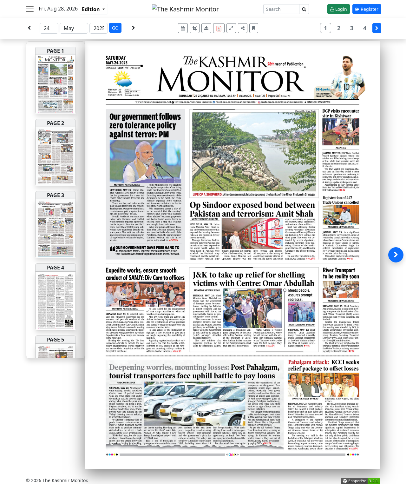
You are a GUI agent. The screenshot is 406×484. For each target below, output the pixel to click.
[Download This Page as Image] (206, 28)
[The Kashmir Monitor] (185, 8)
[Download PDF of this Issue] (219, 27)
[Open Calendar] (183, 28)
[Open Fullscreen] (231, 28)
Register (368, 9)
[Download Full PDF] (219, 28)
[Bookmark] (253, 28)
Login (340, 9)
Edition (91, 9)
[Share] (242, 28)
